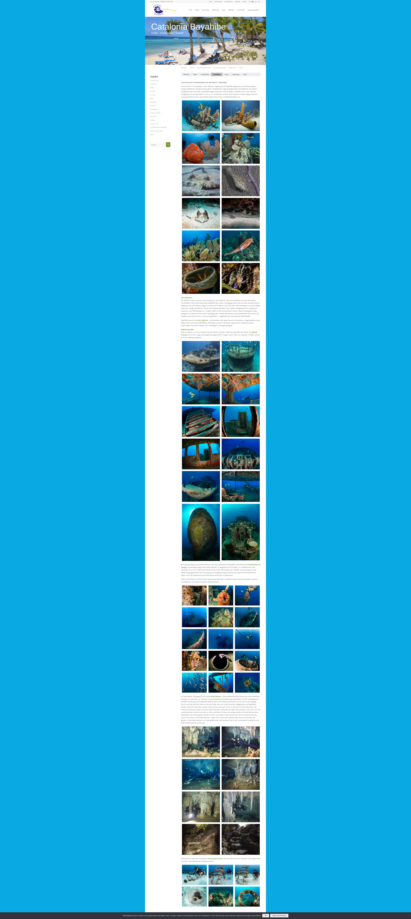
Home (210, 1)
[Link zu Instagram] (255, 1)
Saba (151, 98)
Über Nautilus (218, 1)
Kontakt (244, 1)
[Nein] (408, 916)
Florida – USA (154, 124)
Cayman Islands (155, 113)
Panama (153, 106)
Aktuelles (237, 1)
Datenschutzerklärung (279, 915)
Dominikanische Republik (158, 127)
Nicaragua (153, 102)
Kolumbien (153, 109)
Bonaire (152, 91)
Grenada (153, 116)
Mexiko (152, 120)
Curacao (153, 95)
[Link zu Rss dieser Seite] (259, 1)
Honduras (153, 84)
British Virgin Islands (156, 131)
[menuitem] (211, 1)
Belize (152, 88)
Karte (152, 135)
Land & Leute (154, 80)
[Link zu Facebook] (249, 1)
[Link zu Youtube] (252, 1)
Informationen (229, 1)
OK (266, 915)
